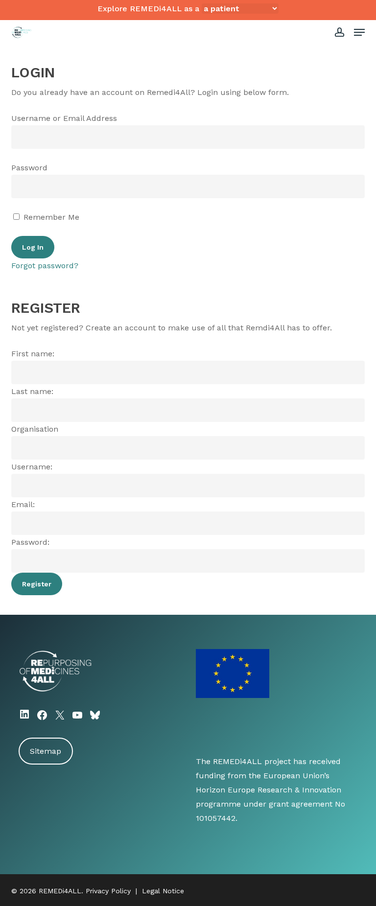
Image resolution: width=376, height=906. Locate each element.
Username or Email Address (64, 118)
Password (29, 167)
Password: (30, 542)
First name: (32, 353)
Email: (23, 504)
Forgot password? (44, 265)
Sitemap (45, 751)
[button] (359, 32)
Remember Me (50, 217)
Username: (31, 466)
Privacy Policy (108, 891)
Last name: (32, 391)
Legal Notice (163, 891)
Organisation (34, 429)
